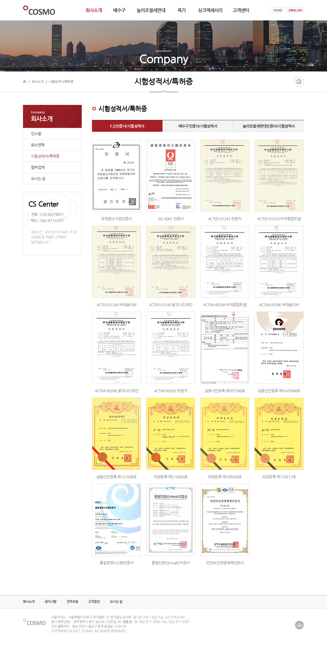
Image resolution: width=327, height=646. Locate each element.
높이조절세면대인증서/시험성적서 (269, 126)
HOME (278, 10)
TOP (299, 624)
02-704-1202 (147, 617)
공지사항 (50, 601)
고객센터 (241, 10)
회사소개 (94, 10)
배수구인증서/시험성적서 (198, 126)
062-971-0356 (149, 622)
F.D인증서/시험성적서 (127, 126)
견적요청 (72, 601)
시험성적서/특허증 (45, 156)
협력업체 (37, 167)
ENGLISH (295, 10)
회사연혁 (37, 145)
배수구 (119, 10)
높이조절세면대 (151, 10)
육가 (182, 10)
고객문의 (94, 601)
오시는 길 (38, 178)
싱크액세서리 (210, 10)
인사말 (36, 133)
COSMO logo (39, 10)
